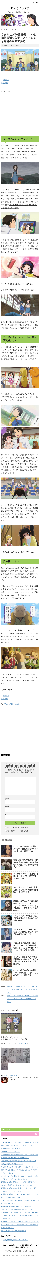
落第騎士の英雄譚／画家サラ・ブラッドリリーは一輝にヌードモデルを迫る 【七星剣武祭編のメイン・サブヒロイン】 (19, 1216)
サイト (7, 814)
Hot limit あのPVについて (10, 1152)
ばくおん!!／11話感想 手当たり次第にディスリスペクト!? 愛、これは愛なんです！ (22, 999)
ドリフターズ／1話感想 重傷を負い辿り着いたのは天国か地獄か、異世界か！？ (25, 889)
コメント (8, 775)
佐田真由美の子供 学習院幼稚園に (13, 1231)
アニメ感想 (8, 704)
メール (7, 806)
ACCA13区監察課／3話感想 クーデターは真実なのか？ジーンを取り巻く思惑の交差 (25, 848)
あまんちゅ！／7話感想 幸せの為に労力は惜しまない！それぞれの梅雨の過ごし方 (25, 931)
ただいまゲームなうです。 (12, 1075)
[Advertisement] (20, 113)
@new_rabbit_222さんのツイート (14, 1240)
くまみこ (16, 704)
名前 (7, 799)
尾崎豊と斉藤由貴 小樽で (10, 1149)
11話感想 (4, 83)
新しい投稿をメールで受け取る (17, 831)
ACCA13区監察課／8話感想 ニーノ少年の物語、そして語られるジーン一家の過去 (25, 972)
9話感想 (6, 80)
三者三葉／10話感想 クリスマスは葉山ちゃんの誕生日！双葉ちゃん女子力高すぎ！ (22, 990)
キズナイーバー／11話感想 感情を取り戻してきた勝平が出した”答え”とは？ (25, 876)
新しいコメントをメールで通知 (17, 827)
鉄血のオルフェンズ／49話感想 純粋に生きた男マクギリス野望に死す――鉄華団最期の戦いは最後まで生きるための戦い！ (20, 1225)
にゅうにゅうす (20, 8)
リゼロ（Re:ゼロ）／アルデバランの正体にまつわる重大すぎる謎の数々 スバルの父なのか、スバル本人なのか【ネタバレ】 (19, 1170)
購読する (7, 1129)
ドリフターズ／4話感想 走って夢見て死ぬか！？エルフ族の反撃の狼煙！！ (25, 918)
